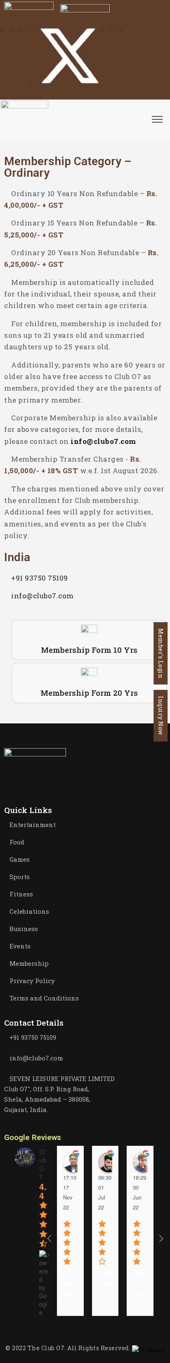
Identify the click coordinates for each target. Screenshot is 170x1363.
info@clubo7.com (103, 441)
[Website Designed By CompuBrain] (148, 1348)
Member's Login (161, 653)
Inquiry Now (161, 715)
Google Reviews (32, 1137)
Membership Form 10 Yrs (89, 650)
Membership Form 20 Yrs (89, 692)
